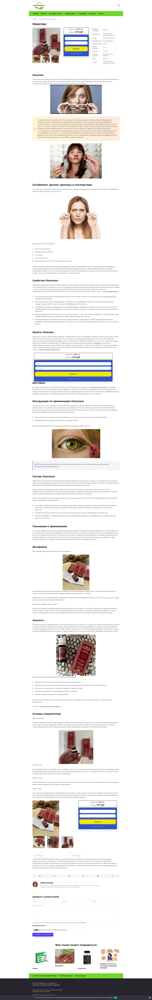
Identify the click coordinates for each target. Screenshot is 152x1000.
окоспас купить (76, 855)
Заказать (76, 49)
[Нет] (150, 998)
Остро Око (82, 968)
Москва (93, 387)
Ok (115, 997)
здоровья (97, 343)
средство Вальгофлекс (110, 291)
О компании (82, 13)
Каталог (44, 13)
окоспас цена (38, 855)
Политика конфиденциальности (50, 985)
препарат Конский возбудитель (49, 349)
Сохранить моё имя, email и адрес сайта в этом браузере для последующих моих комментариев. (60, 922)
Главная (36, 13)
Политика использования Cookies (45, 976)
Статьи (100, 13)
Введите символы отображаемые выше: (53, 930)
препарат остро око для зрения (49, 706)
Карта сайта (36, 985)
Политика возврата (66, 976)
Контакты (92, 13)
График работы (70, 13)
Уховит (35, 968)
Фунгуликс (59, 966)
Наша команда (80, 976)
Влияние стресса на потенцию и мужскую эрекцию (108, 966)
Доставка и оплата (56, 13)
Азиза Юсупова (46, 883)
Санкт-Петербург (101, 387)
